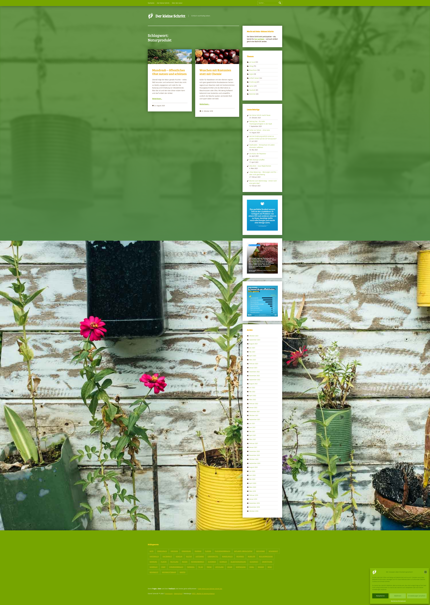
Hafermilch (154, 556)
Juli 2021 (252, 423)
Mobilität (252, 94)
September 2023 (254, 340)
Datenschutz (178, 594)
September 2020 (254, 463)
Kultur (189, 556)
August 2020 (253, 467)
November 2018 (254, 507)
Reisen (184, 562)
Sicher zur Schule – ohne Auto (259, 130)
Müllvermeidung (266, 556)
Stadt (163, 567)
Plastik (164, 562)
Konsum (179, 556)
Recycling (174, 562)
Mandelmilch (227, 556)
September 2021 (254, 419)
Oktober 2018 (253, 511)
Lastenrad (200, 556)
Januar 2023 (253, 368)
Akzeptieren (380, 596)
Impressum (169, 594)
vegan (229, 567)
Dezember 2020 (254, 451)
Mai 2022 (252, 392)
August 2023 (253, 344)
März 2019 (252, 491)
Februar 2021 (253, 443)
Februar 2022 (253, 403)
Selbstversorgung (238, 562)
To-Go (200, 567)
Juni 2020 (252, 475)
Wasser (261, 567)
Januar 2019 (253, 499)
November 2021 (254, 411)
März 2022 (252, 400)
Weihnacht (154, 572)
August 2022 (253, 384)
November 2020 (254, 455)
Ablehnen (397, 596)
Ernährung (252, 82)
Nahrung (153, 562)
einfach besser (254, 78)
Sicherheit (254, 562)
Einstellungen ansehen (416, 596)
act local (252, 62)
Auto (151, 551)
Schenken (212, 562)
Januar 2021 (253, 447)
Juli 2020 (252, 471)
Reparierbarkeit (197, 562)
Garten (251, 86)
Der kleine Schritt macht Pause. (260, 115)
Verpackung (241, 567)
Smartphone (267, 562)
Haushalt (252, 90)
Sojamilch (153, 567)
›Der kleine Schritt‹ (163, 3)
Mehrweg (240, 556)
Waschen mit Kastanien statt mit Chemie (215, 72)
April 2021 (252, 435)
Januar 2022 (253, 408)
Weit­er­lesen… (157, 99)
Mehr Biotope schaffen (257, 160)
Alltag (251, 66)
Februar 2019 (253, 495)
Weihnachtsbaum (169, 572)
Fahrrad (198, 551)
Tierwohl (191, 567)
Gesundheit (273, 551)
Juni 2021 (252, 427)
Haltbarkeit (167, 556)
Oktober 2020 (253, 459)
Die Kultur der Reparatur (257, 154)
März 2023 (252, 360)
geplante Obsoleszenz (243, 551)
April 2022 (252, 396)
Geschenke (260, 551)
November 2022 (254, 376)
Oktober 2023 (253, 336)
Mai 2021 (252, 431)
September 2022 (254, 380)
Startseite (151, 3)
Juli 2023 (252, 348)
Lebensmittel (213, 556)
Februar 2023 (253, 364)
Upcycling (219, 567)
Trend (209, 567)
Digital (251, 74)
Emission (174, 551)
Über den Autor (177, 3)
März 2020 (252, 487)
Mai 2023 (252, 352)
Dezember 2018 (254, 503)
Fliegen (208, 551)
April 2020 (252, 483)
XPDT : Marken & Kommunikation (203, 594)
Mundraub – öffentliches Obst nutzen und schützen (169, 72)
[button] (425, 572)
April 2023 (252, 356)
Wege (270, 567)
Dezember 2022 (254, 372)
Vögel (251, 567)
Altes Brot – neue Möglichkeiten (260, 166)
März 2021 (252, 439)
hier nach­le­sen (259, 39)
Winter (182, 572)
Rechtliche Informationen (398, 601)
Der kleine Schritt (170, 15)
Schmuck (223, 562)
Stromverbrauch (176, 567)
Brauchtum (253, 70)
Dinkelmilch (162, 551)
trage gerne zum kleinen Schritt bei (210, 589)
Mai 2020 (252, 479)
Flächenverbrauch (222, 551)
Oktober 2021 (253, 415)
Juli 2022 (252, 388)
